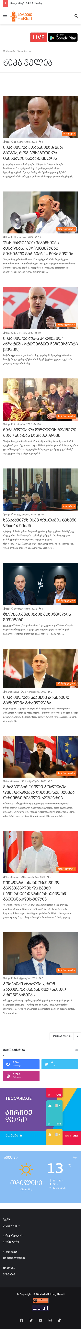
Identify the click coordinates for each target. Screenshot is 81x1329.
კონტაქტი (9, 1274)
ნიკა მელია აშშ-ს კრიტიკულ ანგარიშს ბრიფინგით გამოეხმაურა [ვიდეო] (40, 344)
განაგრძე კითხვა (8, 185)
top (8, 142)
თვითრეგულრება (14, 1258)
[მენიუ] (5, 17)
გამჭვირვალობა (13, 1236)
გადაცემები (10, 1252)
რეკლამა (9, 1268)
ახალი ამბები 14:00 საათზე (26, 3)
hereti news (12, 692)
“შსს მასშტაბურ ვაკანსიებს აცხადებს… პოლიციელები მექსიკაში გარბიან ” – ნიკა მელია (38, 248)
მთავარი (11, 51)
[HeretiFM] (24, 16)
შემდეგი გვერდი (62, 1036)
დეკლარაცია (11, 1226)
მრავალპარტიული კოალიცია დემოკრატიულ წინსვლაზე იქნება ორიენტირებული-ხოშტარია (39, 792)
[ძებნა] (76, 17)
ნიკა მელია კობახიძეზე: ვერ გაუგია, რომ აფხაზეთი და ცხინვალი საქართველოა (33, 153)
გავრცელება (11, 1242)
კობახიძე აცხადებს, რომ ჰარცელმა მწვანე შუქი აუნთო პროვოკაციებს (34, 989)
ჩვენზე (7, 1220)
